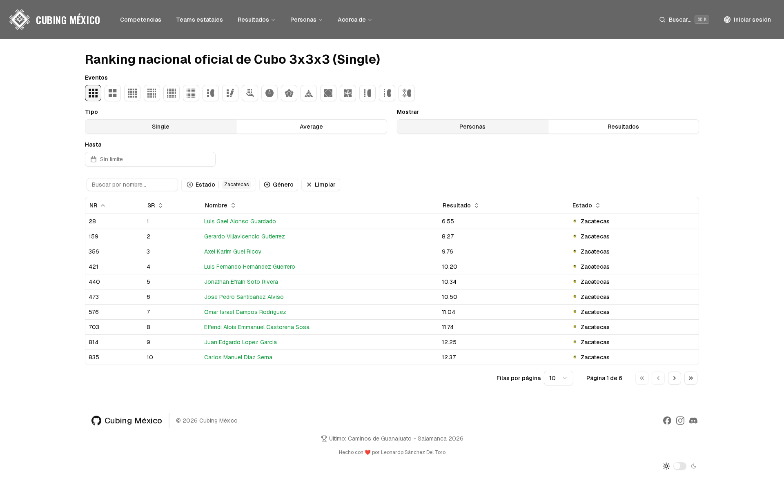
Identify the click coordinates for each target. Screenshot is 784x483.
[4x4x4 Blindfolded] (367, 93)
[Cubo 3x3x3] (93, 93)
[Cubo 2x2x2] (113, 93)
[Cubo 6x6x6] (171, 93)
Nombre (216, 205)
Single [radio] (160, 126)
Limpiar (325, 184)
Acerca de (352, 19)
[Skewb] (328, 93)
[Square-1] (348, 93)
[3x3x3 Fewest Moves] (230, 93)
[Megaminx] (289, 93)
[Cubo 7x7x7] (191, 93)
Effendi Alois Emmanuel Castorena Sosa (257, 327)
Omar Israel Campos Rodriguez (245, 312)
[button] (190, 184)
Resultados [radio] (623, 126)
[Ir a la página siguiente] (674, 378)
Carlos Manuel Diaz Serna (238, 357)
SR (151, 205)
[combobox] (558, 378)
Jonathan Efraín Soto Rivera (241, 281)
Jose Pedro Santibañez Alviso (244, 296)
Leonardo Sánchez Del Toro (413, 452)
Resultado (457, 205)
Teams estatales (199, 19)
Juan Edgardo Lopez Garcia (240, 342)
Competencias (140, 19)
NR (93, 205)
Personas (303, 19)
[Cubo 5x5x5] (152, 93)
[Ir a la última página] (690, 378)
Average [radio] (311, 126)
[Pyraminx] (309, 93)
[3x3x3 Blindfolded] (211, 93)
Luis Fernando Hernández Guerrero (249, 266)
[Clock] (269, 93)
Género (283, 184)
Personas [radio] (472, 126)
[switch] (679, 466)
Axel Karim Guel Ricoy (233, 251)
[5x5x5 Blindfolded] (387, 93)
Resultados (253, 19)
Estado (222, 184)
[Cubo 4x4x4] (132, 93)
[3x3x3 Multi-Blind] (407, 93)
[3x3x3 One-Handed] (250, 93)
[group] (236, 126)
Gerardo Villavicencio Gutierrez (244, 236)
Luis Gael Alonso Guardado (240, 221)
